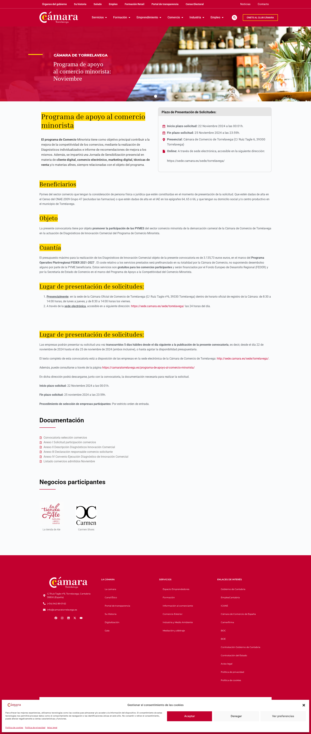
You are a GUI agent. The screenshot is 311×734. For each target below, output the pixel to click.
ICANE (224, 605)
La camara (110, 589)
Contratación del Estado (234, 655)
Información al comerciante (178, 605)
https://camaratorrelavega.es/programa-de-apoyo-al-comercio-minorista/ (148, 367)
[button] (304, 705)
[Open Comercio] (182, 17)
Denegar (236, 716)
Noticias (245, 4)
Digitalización (112, 622)
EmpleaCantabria (230, 597)
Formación (169, 597)
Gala (107, 630)
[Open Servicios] (106, 17)
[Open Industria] (203, 17)
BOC (223, 630)
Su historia (80, 4)
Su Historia (110, 614)
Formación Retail (134, 4)
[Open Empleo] (222, 17)
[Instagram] (62, 618)
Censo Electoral (195, 4)
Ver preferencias (283, 716)
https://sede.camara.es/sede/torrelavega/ (157, 306)
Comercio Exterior (172, 614)
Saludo (98, 4)
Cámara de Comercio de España (238, 614)
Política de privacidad (35, 727)
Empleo (113, 4)
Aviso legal (52, 727)
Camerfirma (227, 622)
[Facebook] (55, 618)
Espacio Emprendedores (176, 589)
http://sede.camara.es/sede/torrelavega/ (243, 358)
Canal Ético (111, 597)
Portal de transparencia (165, 4)
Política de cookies (14, 727)
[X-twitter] (74, 618)
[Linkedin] (68, 618)
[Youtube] (81, 618)
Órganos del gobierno (54, 4)
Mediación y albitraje (174, 630)
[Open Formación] (129, 17)
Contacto (263, 4)
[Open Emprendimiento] (160, 17)
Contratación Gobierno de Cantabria (240, 647)
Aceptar (189, 716)
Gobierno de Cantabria (233, 589)
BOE (223, 639)
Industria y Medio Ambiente (178, 622)
